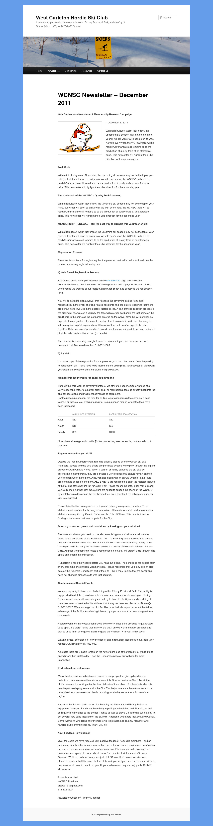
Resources (87, 70)
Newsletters (54, 70)
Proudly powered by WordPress (106, 814)
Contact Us (102, 70)
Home (39, 70)
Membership (71, 70)
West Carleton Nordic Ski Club (72, 17)
